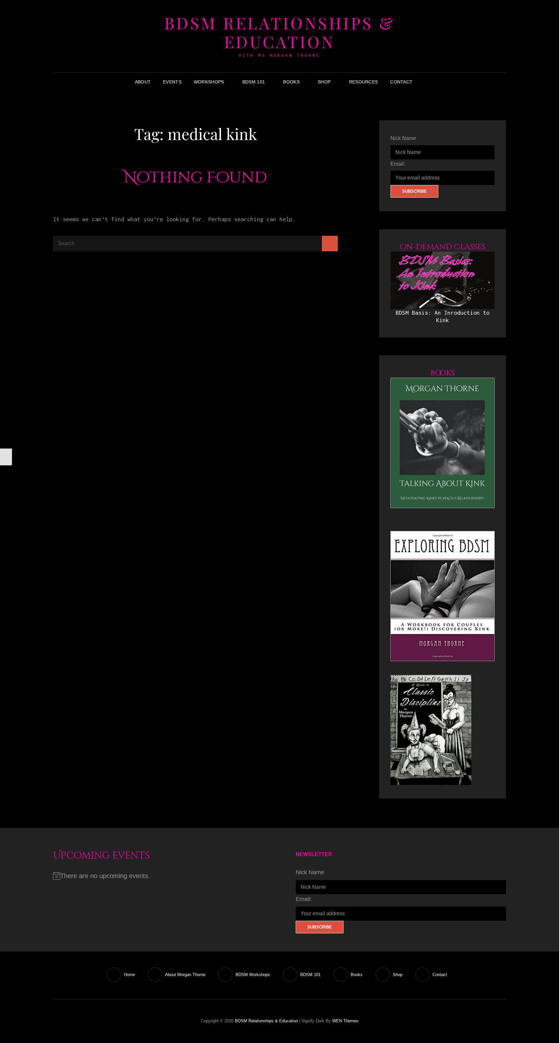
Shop (324, 81)
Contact (401, 81)
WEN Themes (345, 1020)
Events (172, 81)
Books (291, 81)
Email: (397, 164)
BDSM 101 (253, 81)
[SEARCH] (423, 82)
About (143, 81)
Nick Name (403, 138)
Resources (363, 81)
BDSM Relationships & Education (279, 32)
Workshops (209, 81)
